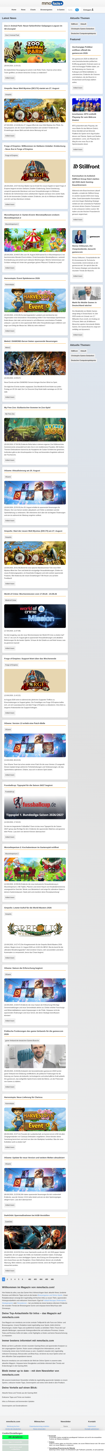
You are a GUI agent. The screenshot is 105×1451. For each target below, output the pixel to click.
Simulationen (22, 1303)
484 (41, 1279)
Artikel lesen (9, 78)
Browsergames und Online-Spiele (50, 1295)
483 (35, 1279)
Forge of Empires (11, 155)
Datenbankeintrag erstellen (39, 1426)
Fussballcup (9, 792)
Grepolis (8, 94)
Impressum (92, 1426)
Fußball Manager (49, 1300)
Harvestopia (9, 284)
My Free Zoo (9, 414)
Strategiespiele (7, 1303)
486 (52, 1279)
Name (65, 1426)
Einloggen (87, 10)
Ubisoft (83, 24)
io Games (60, 10)
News (23, 10)
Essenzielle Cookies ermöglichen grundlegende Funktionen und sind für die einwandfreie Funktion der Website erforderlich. (75, 1437)
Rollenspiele (61, 1300)
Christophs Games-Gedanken (82, 29)
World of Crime (10, 600)
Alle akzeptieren (15, 1437)
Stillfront (74, 24)
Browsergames (46, 10)
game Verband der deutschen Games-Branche (22, 1040)
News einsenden (39, 1429)
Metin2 (7, 347)
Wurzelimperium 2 (11, 224)
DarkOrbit (8, 1222)
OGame (8, 477)
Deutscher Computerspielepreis (83, 33)
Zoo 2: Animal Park (12, 35)
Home (14, 10)
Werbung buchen (13, 1426)
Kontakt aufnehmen (92, 1429)
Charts (33, 10)
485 (46, 1279)
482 (29, 1279)
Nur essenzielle (15, 1442)
